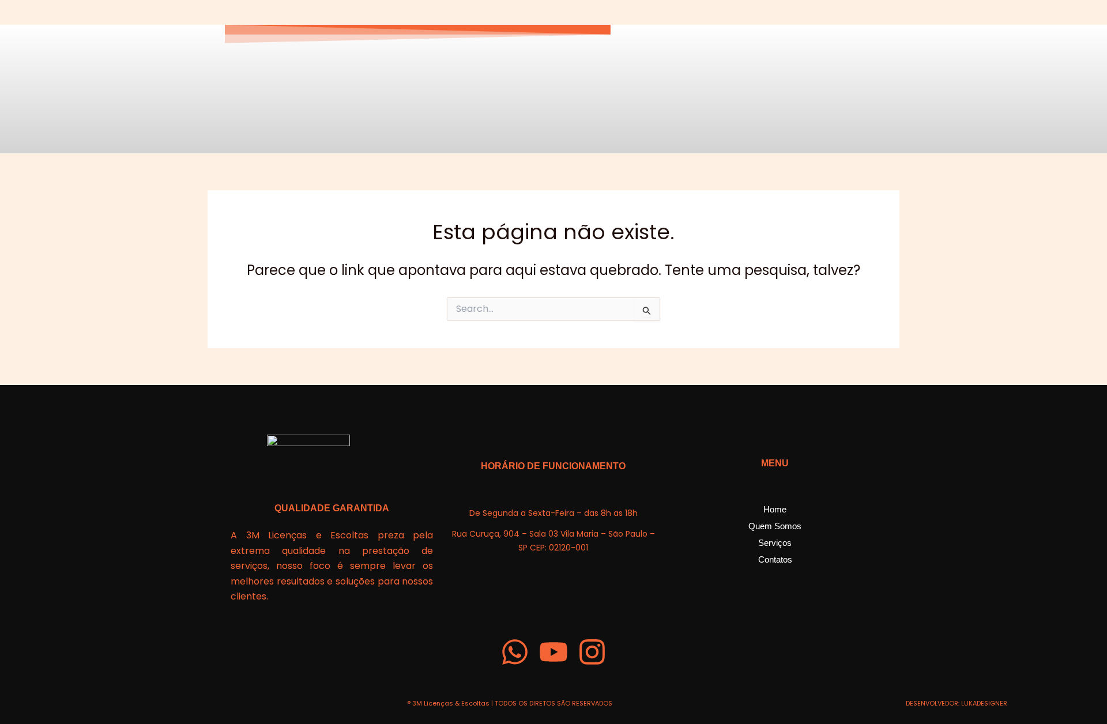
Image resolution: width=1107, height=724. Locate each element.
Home (774, 509)
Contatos (775, 559)
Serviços (775, 543)
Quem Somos (774, 526)
